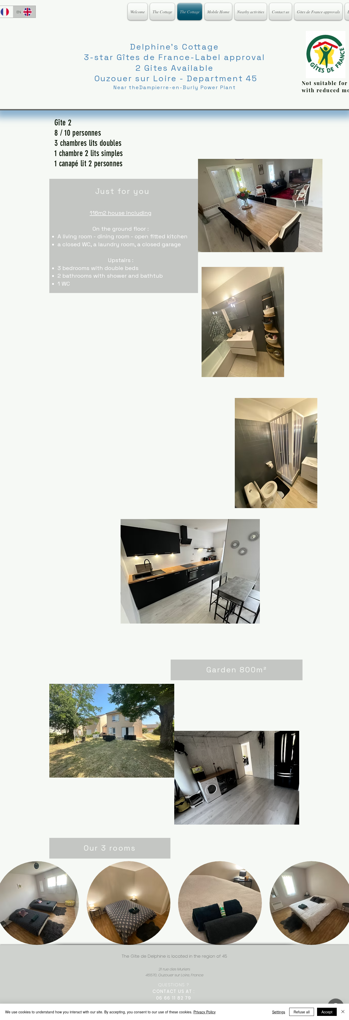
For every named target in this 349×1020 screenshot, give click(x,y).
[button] (128, 903)
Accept (326, 1011)
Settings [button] (278, 1011)
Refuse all (302, 1011)
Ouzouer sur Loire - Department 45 (174, 78)
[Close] (343, 1012)
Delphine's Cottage (174, 47)
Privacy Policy (204, 1011)
